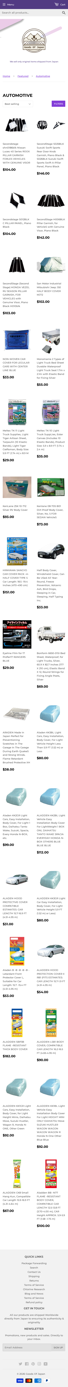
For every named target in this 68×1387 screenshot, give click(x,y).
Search (34, 1267)
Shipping (34, 1276)
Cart (62, 4)
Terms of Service (34, 1284)
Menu (10, 4)
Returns (34, 1280)
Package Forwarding (34, 1263)
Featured (23, 76)
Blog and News (34, 1293)
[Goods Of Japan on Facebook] (27, 1364)
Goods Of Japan (35, 1373)
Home (6, 76)
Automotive (43, 76)
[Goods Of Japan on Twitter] (20, 1364)
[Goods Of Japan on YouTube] (46, 1364)
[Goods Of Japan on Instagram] (39, 1364)
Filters (58, 103)
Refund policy (34, 1302)
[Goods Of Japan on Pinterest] (33, 1364)
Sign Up (58, 1347)
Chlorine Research (34, 1289)
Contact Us (34, 1271)
